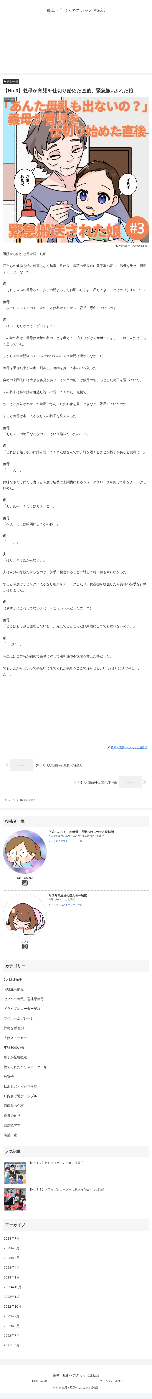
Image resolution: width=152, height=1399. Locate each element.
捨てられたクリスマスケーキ (25, 1067)
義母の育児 (12, 81)
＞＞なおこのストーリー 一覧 (65, 841)
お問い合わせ (39, 1381)
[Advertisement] (76, 47)
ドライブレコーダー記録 (22, 1008)
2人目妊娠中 (15, 979)
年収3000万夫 (14, 1047)
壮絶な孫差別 (14, 1028)
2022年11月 (12, 1297)
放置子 (9, 1076)
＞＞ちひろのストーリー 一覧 (65, 904)
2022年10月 (13, 1306)
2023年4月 (12, 1267)
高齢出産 (10, 1135)
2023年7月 (12, 1238)
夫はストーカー (15, 1038)
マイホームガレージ (19, 1018)
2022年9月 (12, 1316)
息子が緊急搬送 (15, 1057)
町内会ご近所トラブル (20, 1096)
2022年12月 (13, 1287)
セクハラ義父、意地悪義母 (24, 999)
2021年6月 (12, 1345)
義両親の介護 (14, 1106)
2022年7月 (12, 1335)
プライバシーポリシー (112, 1381)
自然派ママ (12, 1125)
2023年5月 (12, 1258)
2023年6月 (12, 1248)
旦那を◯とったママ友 (20, 1086)
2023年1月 (12, 1277)
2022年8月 (12, 1326)
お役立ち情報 (14, 989)
